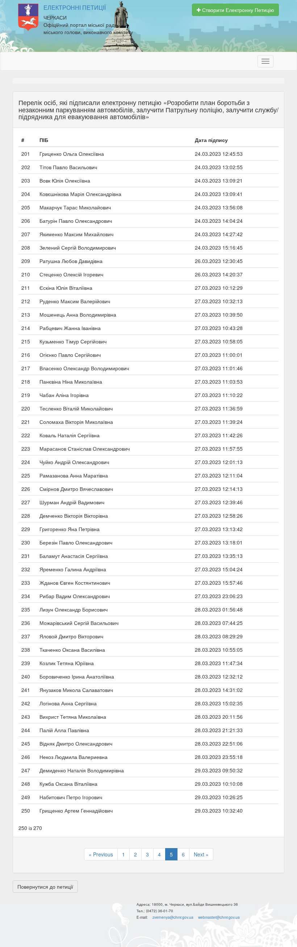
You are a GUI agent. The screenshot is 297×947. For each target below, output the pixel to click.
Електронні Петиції (74, 8)
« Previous (101, 854)
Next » (201, 854)
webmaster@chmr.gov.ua (219, 917)
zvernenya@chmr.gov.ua (172, 917)
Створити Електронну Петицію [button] (237, 9)
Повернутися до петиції (45, 886)
